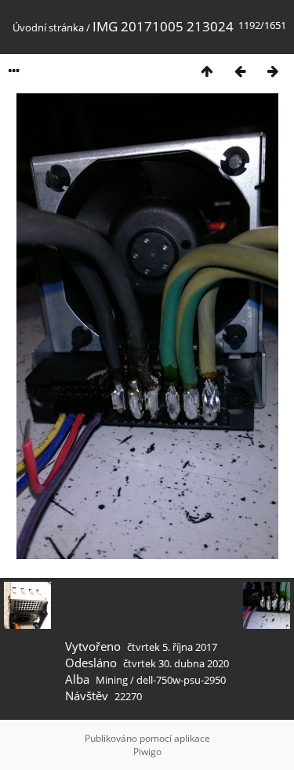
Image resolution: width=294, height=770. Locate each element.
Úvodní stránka (48, 27)
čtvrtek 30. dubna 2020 (176, 663)
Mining (112, 680)
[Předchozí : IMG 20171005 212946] (239, 71)
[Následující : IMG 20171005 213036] (272, 71)
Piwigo (147, 751)
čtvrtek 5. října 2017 (172, 647)
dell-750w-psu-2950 (181, 680)
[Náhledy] (207, 71)
